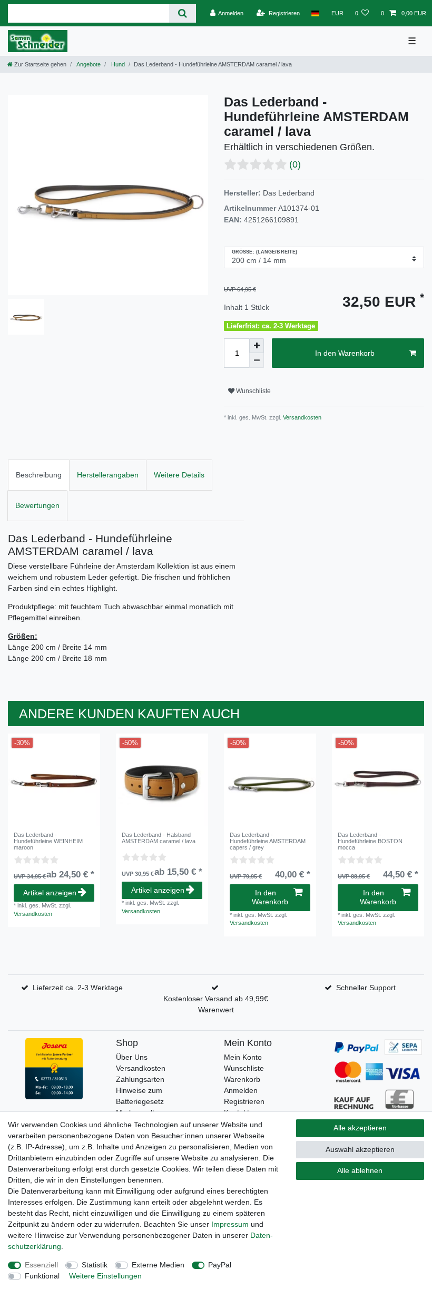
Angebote (88, 64)
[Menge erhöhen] (256, 345)
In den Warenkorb (345, 353)
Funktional (42, 1276)
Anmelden (241, 1090)
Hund (117, 64)
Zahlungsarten (140, 1079)
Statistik (94, 1265)
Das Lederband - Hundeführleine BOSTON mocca (370, 841)
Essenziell (41, 1265)
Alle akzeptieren (360, 1128)
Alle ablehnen (359, 1170)
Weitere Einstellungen (105, 1276)
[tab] (39, 475)
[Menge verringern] (256, 360)
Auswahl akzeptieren (360, 1149)
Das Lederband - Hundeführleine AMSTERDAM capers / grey (268, 841)
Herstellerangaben (108, 475)
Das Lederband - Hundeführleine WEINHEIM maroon (48, 841)
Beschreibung (39, 475)
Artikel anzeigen (49, 892)
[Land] (315, 13)
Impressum (230, 1224)
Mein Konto (243, 1057)
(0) (295, 164)
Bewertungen (37, 505)
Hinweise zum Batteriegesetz (140, 1096)
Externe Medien (158, 1265)
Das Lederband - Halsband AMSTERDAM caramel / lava (158, 838)
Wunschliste (252, 391)
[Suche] (182, 13)
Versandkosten (301, 417)
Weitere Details (179, 475)
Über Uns (132, 1057)
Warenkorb (242, 1079)
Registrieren (244, 1101)
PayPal (219, 1265)
